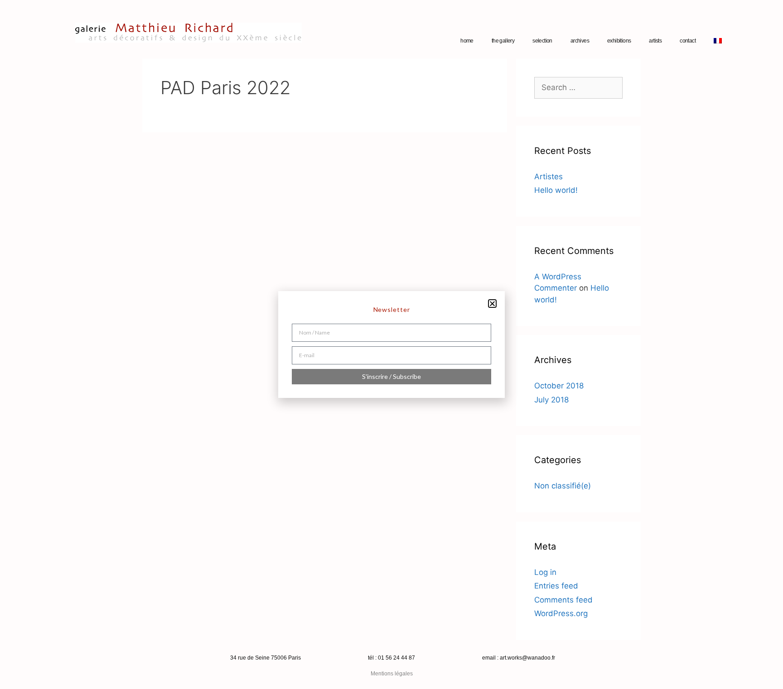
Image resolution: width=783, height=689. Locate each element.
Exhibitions (619, 41)
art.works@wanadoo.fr (527, 658)
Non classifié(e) (562, 485)
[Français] (718, 40)
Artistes (548, 176)
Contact (688, 41)
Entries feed (556, 585)
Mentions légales (392, 673)
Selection (542, 41)
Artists (655, 41)
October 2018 (559, 385)
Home (467, 41)
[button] (492, 303)
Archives (579, 41)
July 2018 (551, 399)
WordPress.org (561, 613)
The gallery (503, 41)
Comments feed (563, 599)
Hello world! (556, 190)
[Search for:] (578, 87)
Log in (545, 572)
